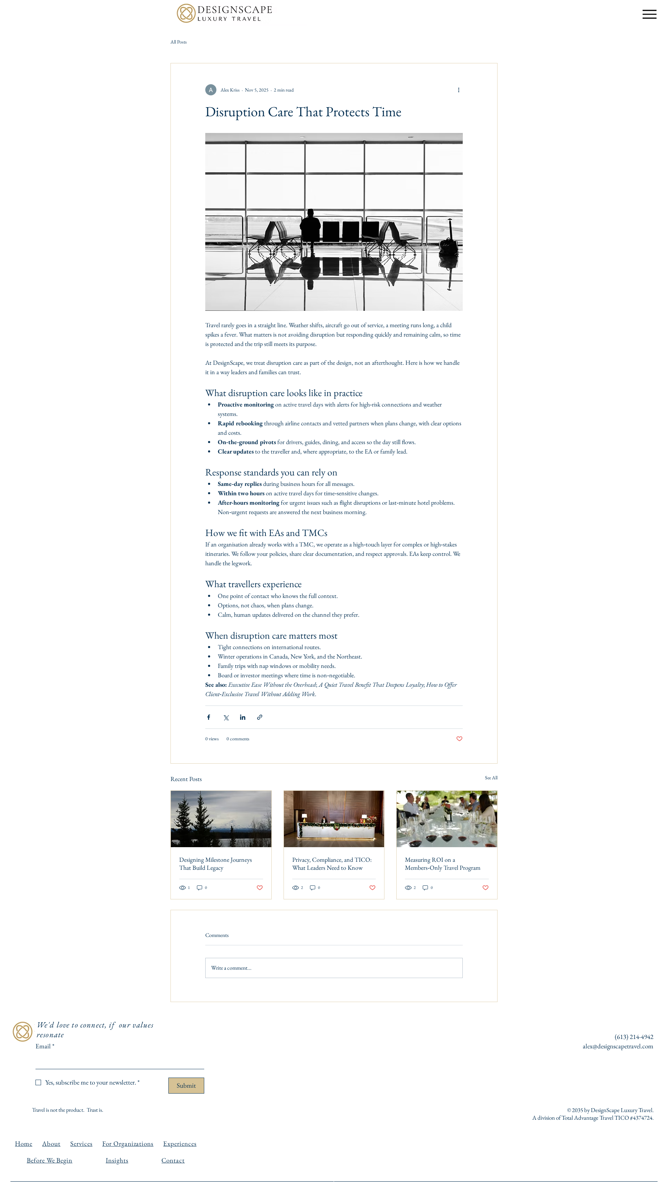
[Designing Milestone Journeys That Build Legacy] (221, 819)
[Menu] (649, 14)
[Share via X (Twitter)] (225, 717)
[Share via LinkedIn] (242, 717)
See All (491, 777)
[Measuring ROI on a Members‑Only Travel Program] (447, 819)
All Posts (178, 42)
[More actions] (458, 90)
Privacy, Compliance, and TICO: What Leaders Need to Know (332, 864)
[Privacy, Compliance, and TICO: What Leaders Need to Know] (334, 819)
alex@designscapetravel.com (618, 1046)
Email (44, 1046)
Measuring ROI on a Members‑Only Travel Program (442, 864)
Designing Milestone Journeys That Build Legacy (215, 864)
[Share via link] (259, 717)
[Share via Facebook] (208, 717)
